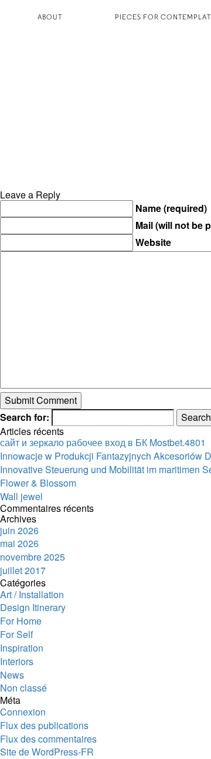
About (50, 16)
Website (153, 242)
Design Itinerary (33, 607)
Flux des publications (44, 725)
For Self (16, 634)
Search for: (24, 417)
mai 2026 (19, 543)
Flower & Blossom (38, 483)
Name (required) (171, 208)
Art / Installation (32, 594)
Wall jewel (21, 496)
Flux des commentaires (48, 738)
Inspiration (21, 648)
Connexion (23, 711)
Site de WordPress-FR (47, 751)
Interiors (16, 661)
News (12, 675)
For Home (21, 621)
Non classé (23, 687)
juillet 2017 (23, 570)
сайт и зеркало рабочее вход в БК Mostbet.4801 (103, 442)
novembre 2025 (32, 557)
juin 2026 (19, 530)
